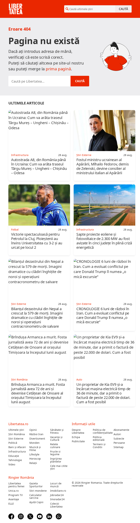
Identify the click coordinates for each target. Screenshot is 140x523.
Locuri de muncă (55, 485)
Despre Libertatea (78, 431)
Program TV (15, 495)
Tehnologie (15, 460)
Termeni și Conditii (99, 446)
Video (11, 464)
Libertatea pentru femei (16, 485)
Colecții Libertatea (56, 505)
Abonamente (121, 429)
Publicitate (78, 441)
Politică (12, 442)
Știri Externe (15, 438)
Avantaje (13, 499)
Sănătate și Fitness (57, 431)
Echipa (76, 437)
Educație (13, 455)
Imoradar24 (57, 499)
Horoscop (35, 458)
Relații (33, 463)
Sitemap (119, 447)
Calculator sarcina (35, 496)
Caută (123, 9)
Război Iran (36, 434)
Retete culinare (55, 446)
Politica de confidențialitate (102, 431)
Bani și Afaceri (17, 447)
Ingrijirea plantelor (56, 460)
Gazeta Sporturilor (36, 485)
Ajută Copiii (36, 502)
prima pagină (58, 68)
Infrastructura (17, 451)
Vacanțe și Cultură (56, 439)
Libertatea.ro (18, 424)
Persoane (119, 442)
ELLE (11, 503)
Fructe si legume (55, 453)
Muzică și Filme (35, 449)
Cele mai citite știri (58, 467)
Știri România (16, 434)
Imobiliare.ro (58, 490)
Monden (34, 442)
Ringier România (21, 477)
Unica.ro (13, 490)
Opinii (33, 429)
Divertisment (37, 438)
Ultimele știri (16, 429)
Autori (117, 434)
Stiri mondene (38, 490)
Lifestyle (34, 454)
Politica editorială (98, 439)
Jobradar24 (57, 495)
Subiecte (119, 438)
